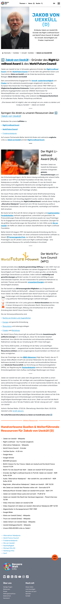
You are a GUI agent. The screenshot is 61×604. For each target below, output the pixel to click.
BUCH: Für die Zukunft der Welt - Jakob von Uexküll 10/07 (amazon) (28, 470)
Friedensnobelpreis (10, 133)
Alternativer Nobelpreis (11, 535)
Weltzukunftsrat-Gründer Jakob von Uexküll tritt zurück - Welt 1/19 (28, 491)
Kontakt (28, 596)
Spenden (28, 593)
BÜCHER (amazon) (10, 461)
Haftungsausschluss (9, 593)
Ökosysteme (7, 326)
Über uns (7, 583)
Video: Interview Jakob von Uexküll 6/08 (18, 503)
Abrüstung (16, 330)
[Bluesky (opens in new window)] (4, 576)
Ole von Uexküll (9, 543)
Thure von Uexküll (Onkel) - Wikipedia (16, 519)
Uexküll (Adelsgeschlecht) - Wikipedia (17, 525)
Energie (5, 322)
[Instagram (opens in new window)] (23, 576)
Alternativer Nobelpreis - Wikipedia (16, 445)
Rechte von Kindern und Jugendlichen (17, 318)
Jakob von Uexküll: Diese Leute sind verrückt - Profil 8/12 (24, 494)
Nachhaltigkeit (8, 546)
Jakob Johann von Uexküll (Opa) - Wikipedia (19, 522)
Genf (5, 553)
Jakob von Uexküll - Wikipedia (14, 439)
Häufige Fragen (7, 587)
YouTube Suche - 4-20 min (13, 451)
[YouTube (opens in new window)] (19, 576)
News (30, 3)
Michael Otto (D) (9, 548)
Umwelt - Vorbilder (28, 53)
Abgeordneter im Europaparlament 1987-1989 (20, 509)
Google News (8, 454)
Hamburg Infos (8, 551)
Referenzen (6, 589)
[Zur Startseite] (5, 3)
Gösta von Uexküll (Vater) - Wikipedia (16, 515)
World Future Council (11, 538)
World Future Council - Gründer (14, 448)
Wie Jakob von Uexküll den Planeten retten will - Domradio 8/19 (26, 487)
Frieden (5, 330)
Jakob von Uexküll (11, 116)
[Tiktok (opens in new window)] (27, 576)
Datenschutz (7, 596)
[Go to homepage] (12, 566)
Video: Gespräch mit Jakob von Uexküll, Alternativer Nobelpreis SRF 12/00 (30, 506)
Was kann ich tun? (31, 591)
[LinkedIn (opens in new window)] (12, 576)
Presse (5, 591)
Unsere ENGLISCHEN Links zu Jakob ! (16, 528)
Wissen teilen (29, 587)
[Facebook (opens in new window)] (16, 576)
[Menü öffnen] (59, 3)
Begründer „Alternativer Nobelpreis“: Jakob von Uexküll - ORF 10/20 (28, 484)
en (54, 3)
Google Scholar (8, 458)
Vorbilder (16, 53)
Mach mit (30, 583)
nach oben (54, 557)
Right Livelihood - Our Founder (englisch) (18, 442)
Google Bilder (8, 512)
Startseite (7, 53)
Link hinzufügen (30, 589)
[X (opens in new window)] (8, 576)
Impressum (6, 598)
